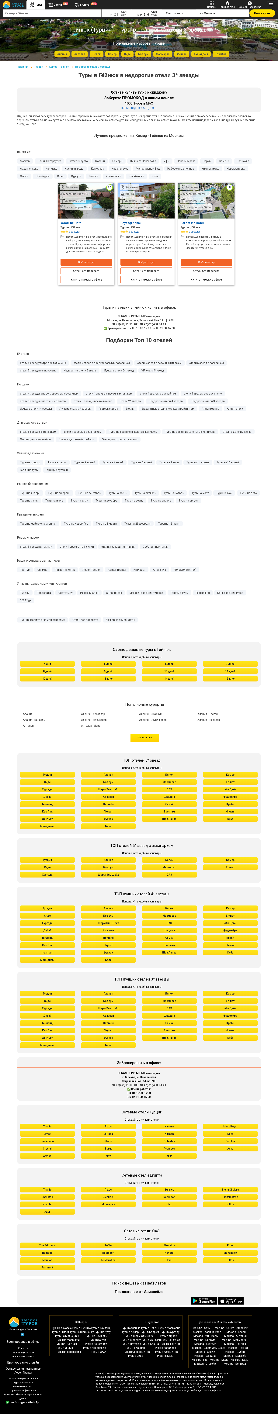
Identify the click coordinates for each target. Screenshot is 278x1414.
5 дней (108, 663)
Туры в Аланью (130, 1328)
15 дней (230, 678)
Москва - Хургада (205, 1343)
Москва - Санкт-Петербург (231, 1328)
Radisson (169, 1196)
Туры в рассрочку (23, 1382)
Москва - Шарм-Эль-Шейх (208, 1347)
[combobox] (52, 13)
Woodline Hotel (72, 223)
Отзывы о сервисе (23, 1386)
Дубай (47, 796)
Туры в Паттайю (131, 1343)
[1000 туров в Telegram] (22, 1335)
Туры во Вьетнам (66, 1343)
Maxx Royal (230, 1126)
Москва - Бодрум (204, 1339)
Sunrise (169, 1189)
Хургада (47, 789)
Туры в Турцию (81, 1328)
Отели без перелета (86, 271)
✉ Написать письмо (23, 1356)
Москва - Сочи (201, 1328)
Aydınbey (169, 1148)
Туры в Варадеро (165, 1347)
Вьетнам (169, 811)
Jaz (169, 1204)
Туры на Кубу (102, 1331)
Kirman (169, 1133)
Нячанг (230, 811)
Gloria (108, 1141)
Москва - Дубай (235, 1351)
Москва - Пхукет (238, 1347)
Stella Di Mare (230, 1189)
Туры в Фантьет (170, 1343)
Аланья (108, 774)
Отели (61, 4)
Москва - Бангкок (235, 1343)
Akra (108, 1155)
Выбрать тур (86, 262)
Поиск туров (262, 13)
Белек (169, 774)
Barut (108, 1148)
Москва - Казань (237, 1331)
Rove (230, 1245)
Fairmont (47, 1267)
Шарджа (169, 796)
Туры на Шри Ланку (82, 1331)
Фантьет (47, 818)
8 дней (47, 671)
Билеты (88, 4)
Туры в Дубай (168, 1335)
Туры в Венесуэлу (96, 1343)
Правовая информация (23, 1390)
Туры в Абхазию (61, 1328)
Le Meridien (108, 1260)
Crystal (47, 1148)
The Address (47, 1245)
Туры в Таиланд (101, 1328)
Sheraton (47, 1196)
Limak (47, 1133)
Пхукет (108, 811)
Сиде (47, 782)
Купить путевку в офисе (86, 279)
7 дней (230, 663)
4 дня (47, 663)
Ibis (169, 1260)
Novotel (47, 1204)
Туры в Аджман (151, 1339)
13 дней (108, 678)
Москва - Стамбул (205, 1363)
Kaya (230, 1133)
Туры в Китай (97, 1339)
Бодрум (108, 782)
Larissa (108, 1133)
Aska (230, 1148)
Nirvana (169, 1126)
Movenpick (108, 1204)
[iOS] (231, 1301)
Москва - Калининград (207, 1331)
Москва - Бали (239, 1359)
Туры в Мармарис (169, 1328)
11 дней (230, 671)
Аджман (108, 796)
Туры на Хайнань (135, 1347)
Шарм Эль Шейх (108, 789)
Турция (47, 774)
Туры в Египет (60, 1331)
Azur (47, 1211)
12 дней (47, 678)
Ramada (47, 1252)
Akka (169, 1155)
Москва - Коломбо (235, 1355)
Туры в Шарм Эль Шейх (138, 1335)
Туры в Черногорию (68, 1351)
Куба (230, 818)
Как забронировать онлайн (23, 1378)
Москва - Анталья (235, 1335)
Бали (108, 826)
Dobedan (169, 1141)
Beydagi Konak (131, 223)
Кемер (230, 774)
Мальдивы (47, 826)
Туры (38, 4)
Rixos (108, 1126)
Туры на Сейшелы (96, 1335)
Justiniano (47, 1141)
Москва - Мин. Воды (205, 1335)
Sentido (108, 1196)
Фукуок (108, 818)
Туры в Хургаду (169, 1331)
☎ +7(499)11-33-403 (125, 324)
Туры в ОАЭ (98, 1351)
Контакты (23, 1348)
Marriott (47, 1260)
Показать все (144, 737)
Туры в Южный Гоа (166, 1351)
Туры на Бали (165, 1355)
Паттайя (108, 804)
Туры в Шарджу (131, 1339)
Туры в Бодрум (149, 1331)
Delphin (230, 1141)
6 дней (169, 663)
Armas (47, 1155)
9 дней (108, 671)
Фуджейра (230, 796)
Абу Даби (230, 789)
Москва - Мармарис (234, 1339)
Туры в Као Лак (150, 1343)
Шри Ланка (169, 818)
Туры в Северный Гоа (136, 1351)
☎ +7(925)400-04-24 (153, 324)
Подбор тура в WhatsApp (25, 1402)
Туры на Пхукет (170, 1339)
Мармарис (169, 782)
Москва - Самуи (205, 1351)
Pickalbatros (230, 1196)
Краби (230, 804)
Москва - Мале (219, 1359)
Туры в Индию (65, 1347)
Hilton (230, 1204)
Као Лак (47, 811)
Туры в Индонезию (94, 1347)
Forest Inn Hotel (192, 223)
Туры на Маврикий (68, 1339)
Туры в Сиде (135, 1355)
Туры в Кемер (130, 1331)
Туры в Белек (149, 1328)
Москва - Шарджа (205, 1355)
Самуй (169, 804)
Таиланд (47, 804)
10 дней (169, 671)
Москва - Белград (235, 1363)
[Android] (204, 1301)
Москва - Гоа (199, 1359)
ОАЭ (169, 789)
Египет (230, 782)
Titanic (47, 1126)
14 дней (169, 678)
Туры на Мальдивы (67, 1335)
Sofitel (108, 1245)
